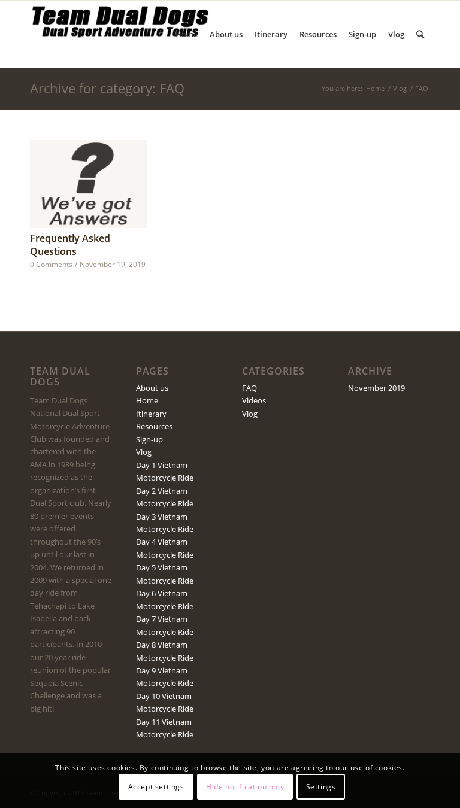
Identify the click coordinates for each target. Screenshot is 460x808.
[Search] (420, 34)
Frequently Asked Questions (70, 245)
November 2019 (376, 387)
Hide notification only (245, 787)
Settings (321, 787)
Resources (154, 426)
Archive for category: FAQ (107, 88)
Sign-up (149, 439)
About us (152, 387)
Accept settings (156, 787)
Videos (254, 400)
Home (375, 88)
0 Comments (51, 264)
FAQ (249, 387)
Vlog (400, 88)
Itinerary (151, 413)
